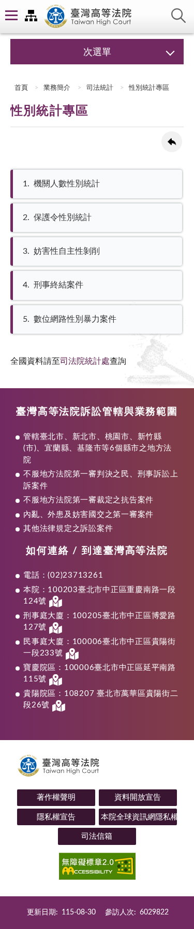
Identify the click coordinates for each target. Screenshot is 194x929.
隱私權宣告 (56, 817)
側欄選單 (10, 15)
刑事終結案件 (53, 285)
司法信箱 (96, 836)
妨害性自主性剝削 (61, 251)
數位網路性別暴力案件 (69, 319)
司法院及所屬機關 (31, 15)
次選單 (97, 52)
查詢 (178, 15)
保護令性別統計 (57, 217)
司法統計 (99, 88)
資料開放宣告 (137, 797)
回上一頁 (171, 141)
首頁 (20, 88)
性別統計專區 (149, 88)
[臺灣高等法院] (97, 16)
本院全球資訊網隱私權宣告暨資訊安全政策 (139, 817)
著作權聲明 (56, 797)
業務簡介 (56, 88)
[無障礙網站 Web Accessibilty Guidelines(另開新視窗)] (97, 868)
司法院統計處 (85, 361)
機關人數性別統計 (61, 184)
